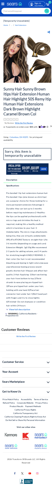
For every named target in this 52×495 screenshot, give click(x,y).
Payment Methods (33, 406)
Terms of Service (41, 399)
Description (11, 180)
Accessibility (26, 399)
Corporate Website (25, 402)
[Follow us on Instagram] (37, 473)
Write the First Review (24, 123)
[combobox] (26, 11)
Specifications (12, 185)
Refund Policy (9, 403)
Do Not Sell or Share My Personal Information (25, 420)
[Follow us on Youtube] (30, 473)
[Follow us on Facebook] (15, 473)
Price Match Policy (10, 399)
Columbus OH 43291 (19, 137)
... (11, 25)
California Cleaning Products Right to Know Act (25, 416)
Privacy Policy (41, 403)
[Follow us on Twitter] (22, 473)
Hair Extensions (20, 25)
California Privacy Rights (25, 410)
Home (5, 25)
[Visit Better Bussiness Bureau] (26, 481)
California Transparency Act (25, 413)
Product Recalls (16, 406)
